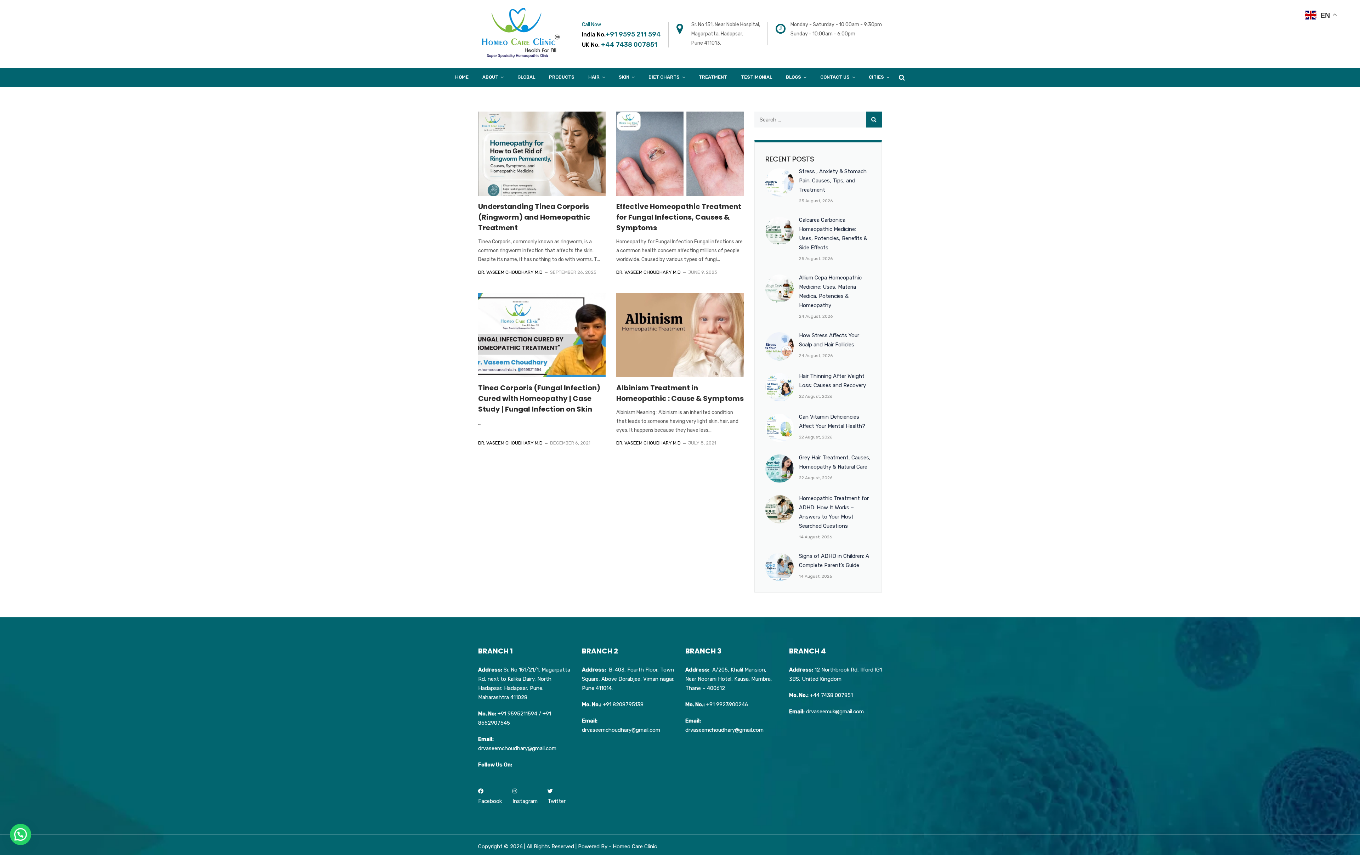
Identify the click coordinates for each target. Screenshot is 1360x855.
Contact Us (835, 77)
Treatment (713, 77)
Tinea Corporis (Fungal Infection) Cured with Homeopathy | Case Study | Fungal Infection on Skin (539, 398)
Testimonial (756, 77)
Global (526, 77)
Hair (594, 77)
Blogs (793, 77)
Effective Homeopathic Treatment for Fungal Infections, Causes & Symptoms (678, 217)
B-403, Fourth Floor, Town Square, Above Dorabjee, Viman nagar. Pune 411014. (628, 679)
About (490, 77)
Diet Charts (664, 77)
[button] (20, 834)
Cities (876, 77)
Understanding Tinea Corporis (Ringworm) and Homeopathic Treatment (534, 217)
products (561, 77)
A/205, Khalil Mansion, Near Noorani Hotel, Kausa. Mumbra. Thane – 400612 (728, 679)
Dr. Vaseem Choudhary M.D (510, 272)
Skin (624, 77)
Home (462, 77)
